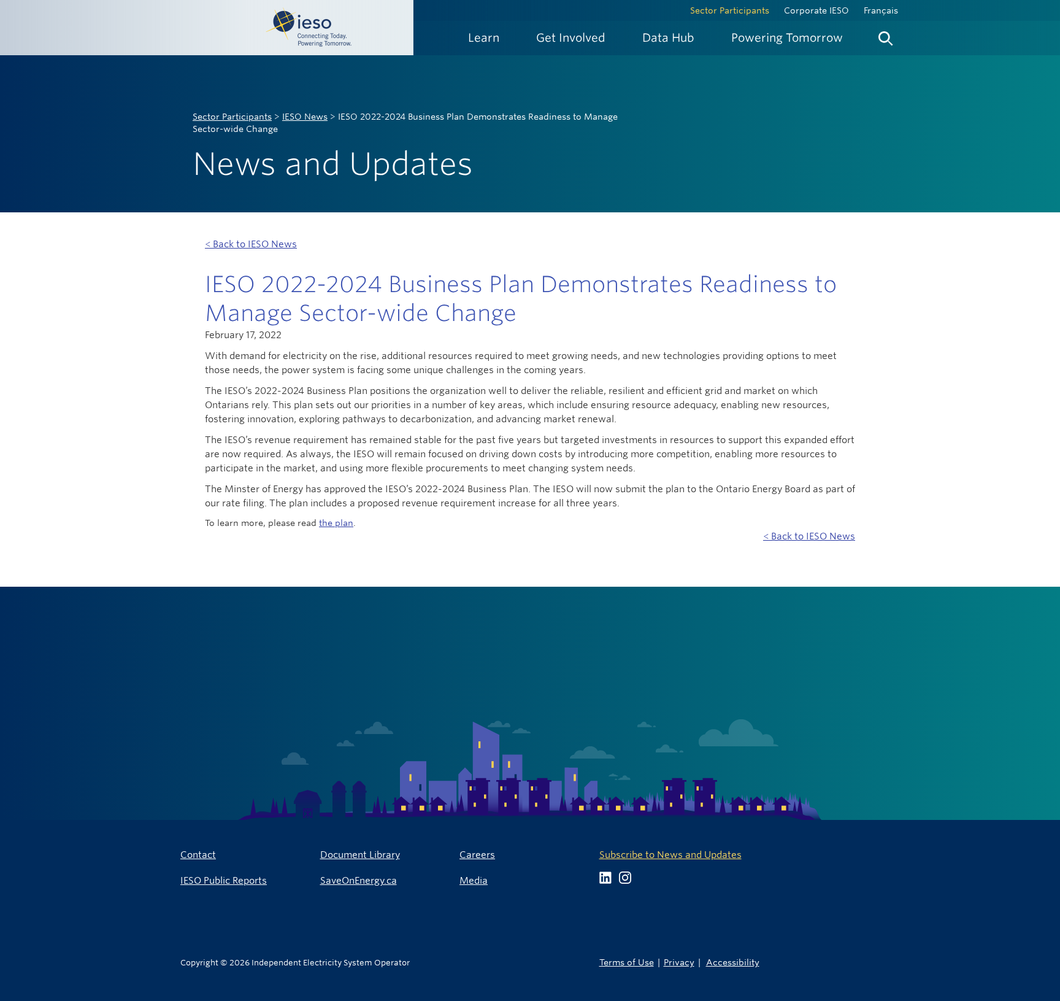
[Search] (885, 35)
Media (473, 880)
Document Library (360, 854)
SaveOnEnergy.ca (358, 880)
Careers (477, 854)
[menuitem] (484, 38)
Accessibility (732, 962)
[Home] (206, 27)
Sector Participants (729, 10)
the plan (336, 523)
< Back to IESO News (251, 244)
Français (881, 10)
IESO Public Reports (223, 880)
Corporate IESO (816, 10)
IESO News (305, 117)
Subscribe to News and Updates (670, 854)
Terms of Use (626, 962)
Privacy (679, 962)
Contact (198, 854)
